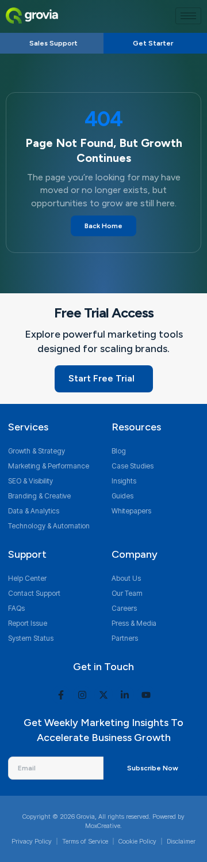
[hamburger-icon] (188, 15)
